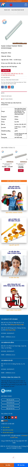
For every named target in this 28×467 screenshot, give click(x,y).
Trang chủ (7, 10)
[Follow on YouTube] (16, 417)
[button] (11, 5)
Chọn (7, 169)
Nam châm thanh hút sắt (8, 82)
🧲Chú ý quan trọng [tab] (7, 99)
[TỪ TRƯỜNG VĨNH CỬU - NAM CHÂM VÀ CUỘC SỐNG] (5, 4)
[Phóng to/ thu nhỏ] (1, 454)
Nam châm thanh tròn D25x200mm (7, 164)
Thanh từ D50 (13, 83)
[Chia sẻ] (10, 454)
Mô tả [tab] (2, 93)
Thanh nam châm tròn (18, 82)
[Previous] (1, 162)
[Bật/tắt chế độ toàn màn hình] (5, 454)
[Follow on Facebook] (2, 417)
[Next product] (12, 12)
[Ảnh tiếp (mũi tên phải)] (5, 460)
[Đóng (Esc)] (14, 454)
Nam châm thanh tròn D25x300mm (20, 164)
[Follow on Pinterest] (12, 417)
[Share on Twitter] (6, 87)
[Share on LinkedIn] (12, 87)
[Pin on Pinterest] (9, 87)
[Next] (27, 162)
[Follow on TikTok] (6, 417)
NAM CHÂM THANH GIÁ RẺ (17, 10)
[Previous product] (15, 12)
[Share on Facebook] (2, 87)
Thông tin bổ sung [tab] (6, 96)
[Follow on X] (9, 417)
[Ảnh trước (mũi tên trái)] (1, 460)
